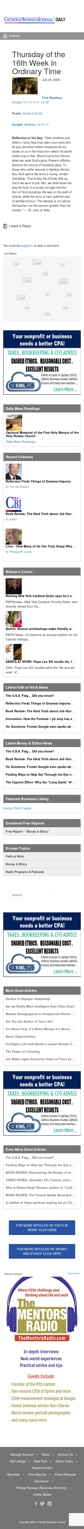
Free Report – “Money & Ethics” (27, 831)
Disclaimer (41, 1481)
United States (42, 1494)
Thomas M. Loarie (20, 552)
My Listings (18, 1461)
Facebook (36, 1503)
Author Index (64, 1461)
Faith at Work (15, 856)
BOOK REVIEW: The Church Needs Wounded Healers (44, 1195)
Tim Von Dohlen (19, 487)
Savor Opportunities (20, 1036)
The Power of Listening (23, 1051)
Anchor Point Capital (17, 808)
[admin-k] (41, 504)
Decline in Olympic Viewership (28, 999)
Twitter (42, 1503)
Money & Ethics (16, 864)
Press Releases (65, 1474)
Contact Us (65, 1454)
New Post (40, 1461)
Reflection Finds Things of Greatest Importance (41, 481)
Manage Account (21, 1454)
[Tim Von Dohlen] (41, 472)
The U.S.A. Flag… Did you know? (30, 695)
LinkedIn (49, 1503)
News (45, 1454)
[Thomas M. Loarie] (41, 537)
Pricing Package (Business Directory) (41, 1488)
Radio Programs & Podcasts (25, 872)
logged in (27, 245)
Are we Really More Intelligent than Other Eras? (40, 1006)
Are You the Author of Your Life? (29, 1021)
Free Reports (37, 1474)
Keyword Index (42, 1468)
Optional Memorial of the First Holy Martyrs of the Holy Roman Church (42, 434)
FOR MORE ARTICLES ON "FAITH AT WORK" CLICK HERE (42, 1227)
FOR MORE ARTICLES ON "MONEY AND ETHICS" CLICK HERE (42, 1251)
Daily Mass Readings (20, 441)
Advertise (13, 1474)
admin (13, 519)
